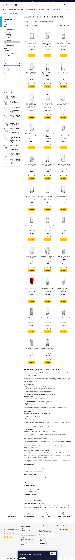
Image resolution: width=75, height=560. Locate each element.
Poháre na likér (8, 34)
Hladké (13, 76)
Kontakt (22, 544)
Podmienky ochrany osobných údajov (28, 535)
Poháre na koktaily (9, 32)
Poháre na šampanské (9, 45)
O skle (27, 1)
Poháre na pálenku (9, 35)
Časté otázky (23, 541)
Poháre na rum (8, 39)
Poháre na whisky (8, 43)
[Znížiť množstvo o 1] (29, 52)
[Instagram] (8, 537)
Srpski (67, 553)
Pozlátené (13, 83)
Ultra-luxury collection (9, 53)
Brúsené (13, 74)
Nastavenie (22, 557)
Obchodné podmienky (25, 530)
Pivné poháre (7, 37)
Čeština (7, 553)
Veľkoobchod (24, 542)
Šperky (5, 48)
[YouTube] (11, 537)
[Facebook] (5, 537)
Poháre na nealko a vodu (10, 42)
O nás (22, 528)
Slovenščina (62, 553)
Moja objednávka (24, 532)
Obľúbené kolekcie (8, 19)
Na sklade (13, 69)
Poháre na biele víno (9, 46)
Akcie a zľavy (7, 55)
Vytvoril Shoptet (68, 558)
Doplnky (6, 52)
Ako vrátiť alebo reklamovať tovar (28, 533)
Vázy (5, 22)
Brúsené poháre (8, 27)
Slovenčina (12, 553)
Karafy (5, 17)
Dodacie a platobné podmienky (18, 1)
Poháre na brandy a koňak (10, 29)
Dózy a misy (6, 50)
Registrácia (69, 1)
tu (40, 554)
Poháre (5, 26)
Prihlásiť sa (42, 543)
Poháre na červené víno (10, 31)
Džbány (5, 24)
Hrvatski (58, 553)
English (16, 553)
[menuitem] (5, 9)
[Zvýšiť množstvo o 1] (35, 52)
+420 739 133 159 (10, 533)
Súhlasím (53, 553)
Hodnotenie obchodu (8, 1)
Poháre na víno (8, 40)
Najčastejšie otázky (32, 1)
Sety (5, 21)
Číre (13, 81)
